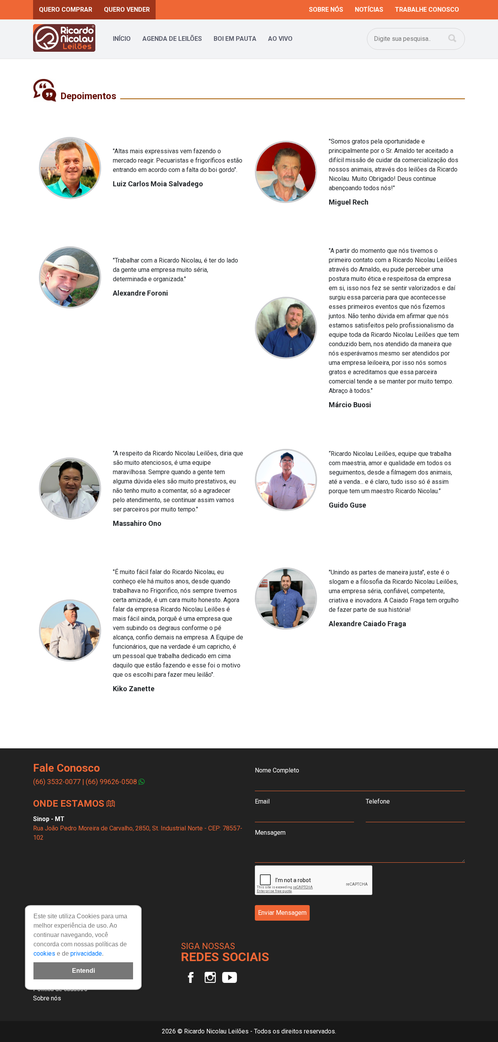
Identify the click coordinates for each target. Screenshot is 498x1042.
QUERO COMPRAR (65, 9)
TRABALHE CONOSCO (427, 9)
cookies (44, 953)
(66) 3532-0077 (57, 782)
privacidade (86, 953)
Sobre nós (47, 998)
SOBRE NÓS (326, 9)
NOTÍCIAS (369, 9)
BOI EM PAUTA (235, 38)
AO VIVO (280, 38)
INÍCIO (122, 38)
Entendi (83, 970)
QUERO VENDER (127, 9)
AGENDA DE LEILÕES (172, 38)
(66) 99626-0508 (111, 782)
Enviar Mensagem (282, 912)
